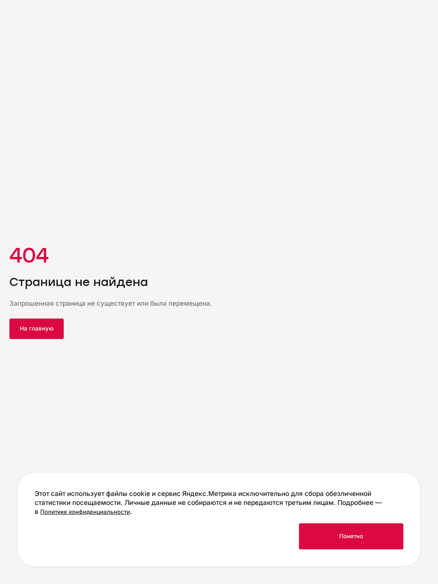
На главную (36, 328)
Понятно (351, 536)
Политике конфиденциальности (85, 511)
